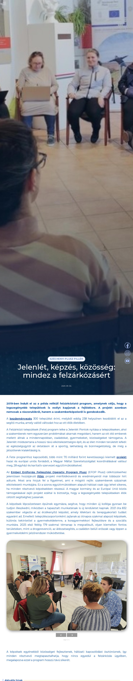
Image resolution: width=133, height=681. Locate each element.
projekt (122, 457)
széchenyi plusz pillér (66, 359)
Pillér (40, 476)
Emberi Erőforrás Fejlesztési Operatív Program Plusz (49, 472)
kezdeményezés (21, 418)
